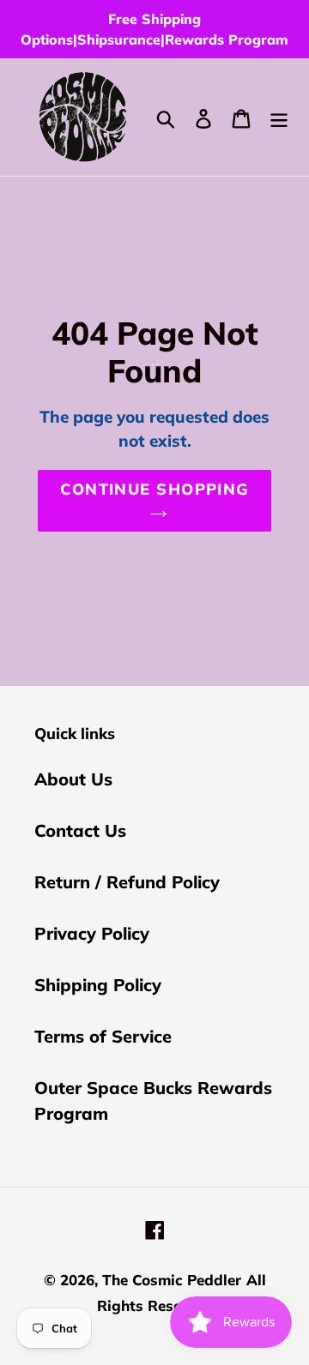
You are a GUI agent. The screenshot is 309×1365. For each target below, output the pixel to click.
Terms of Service (103, 1036)
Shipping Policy (97, 984)
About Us (73, 779)
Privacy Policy (91, 933)
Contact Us (80, 830)
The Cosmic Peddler (171, 1280)
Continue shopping (154, 489)
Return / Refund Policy (127, 882)
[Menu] (279, 116)
